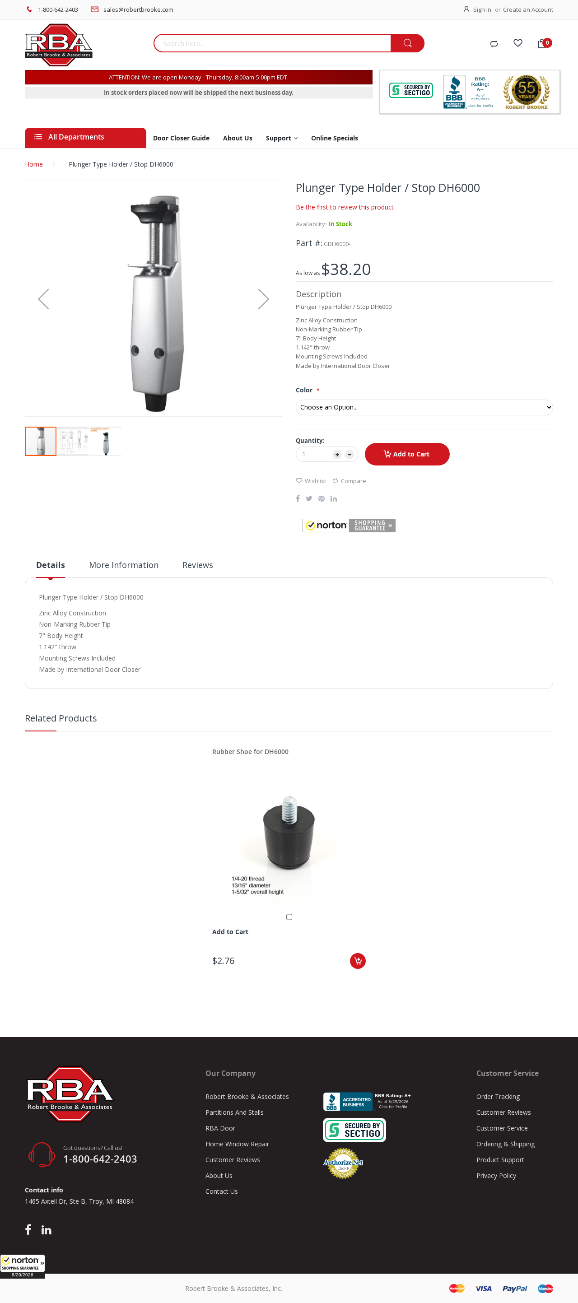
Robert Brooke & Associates (247, 1096)
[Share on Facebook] (298, 499)
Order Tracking (498, 1096)
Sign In (482, 9)
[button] (22, 1266)
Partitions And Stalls (234, 1112)
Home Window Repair (237, 1144)
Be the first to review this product (345, 207)
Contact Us (221, 1191)
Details (50, 565)
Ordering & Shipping (505, 1144)
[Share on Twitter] (309, 499)
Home (34, 164)
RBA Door (220, 1128)
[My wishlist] (518, 44)
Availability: (311, 224)
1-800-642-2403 (58, 9)
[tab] (50, 568)
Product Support (500, 1159)
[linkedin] (46, 1230)
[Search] (407, 43)
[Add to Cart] (358, 961)
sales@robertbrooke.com (138, 9)
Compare (353, 481)
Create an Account (528, 9)
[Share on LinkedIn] (334, 499)
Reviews (197, 564)
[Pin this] (321, 499)
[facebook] (30, 1230)
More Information (123, 564)
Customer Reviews (232, 1159)
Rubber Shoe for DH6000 (250, 751)
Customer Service (502, 1128)
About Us (219, 1175)
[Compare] (494, 44)
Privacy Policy (496, 1175)
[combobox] (272, 43)
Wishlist (315, 481)
